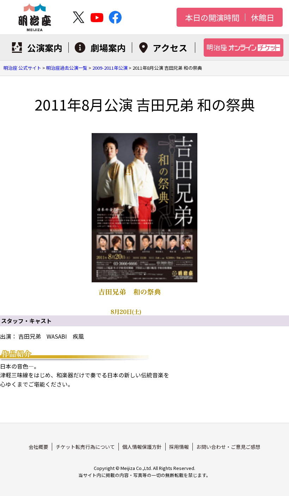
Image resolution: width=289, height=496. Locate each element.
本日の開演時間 (212, 17)
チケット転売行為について (85, 446)
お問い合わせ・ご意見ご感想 (228, 446)
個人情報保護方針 (142, 446)
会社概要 (38, 446)
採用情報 (179, 446)
